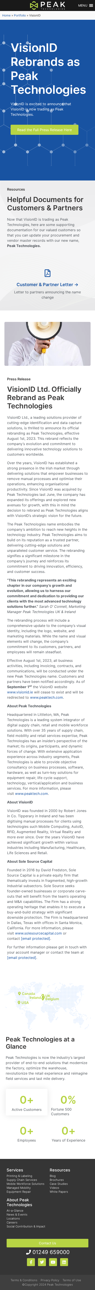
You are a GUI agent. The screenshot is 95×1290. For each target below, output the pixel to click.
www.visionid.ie (20, 692)
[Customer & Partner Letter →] (47, 273)
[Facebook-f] (31, 1262)
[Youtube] (53, 1262)
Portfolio (20, 15)
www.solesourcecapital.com (38, 933)
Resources (60, 1170)
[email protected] (21, 957)
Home (6, 15)
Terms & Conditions (24, 1280)
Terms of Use (72, 1280)
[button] (82, 5)
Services (15, 1170)
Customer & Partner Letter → (47, 284)
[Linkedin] (64, 1262)
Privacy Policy (50, 1280)
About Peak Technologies (19, 1202)
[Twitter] (42, 1262)
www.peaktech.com (46, 697)
